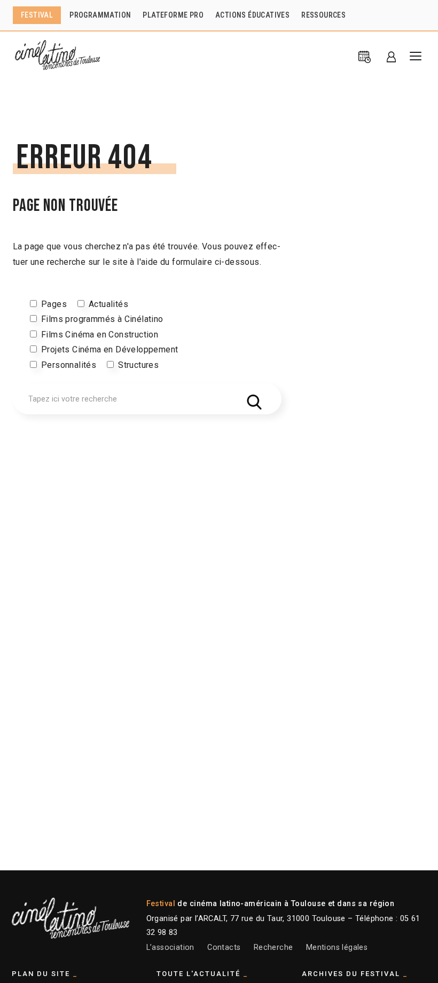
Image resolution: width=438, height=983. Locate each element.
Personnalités (68, 365)
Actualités (108, 304)
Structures (138, 365)
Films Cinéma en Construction (99, 334)
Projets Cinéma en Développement (109, 349)
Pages (54, 304)
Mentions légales (336, 947)
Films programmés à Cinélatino (102, 319)
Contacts (223, 947)
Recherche (273, 947)
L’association (170, 947)
